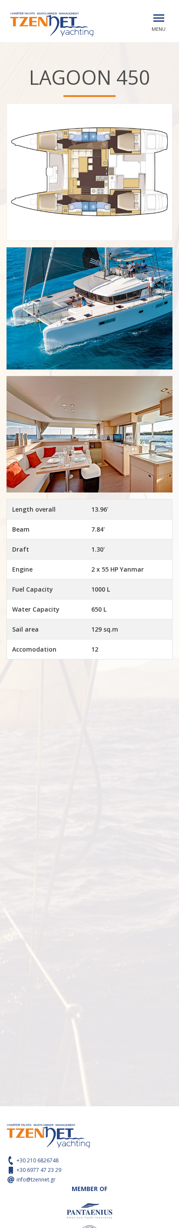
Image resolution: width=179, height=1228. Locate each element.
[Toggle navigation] (159, 18)
